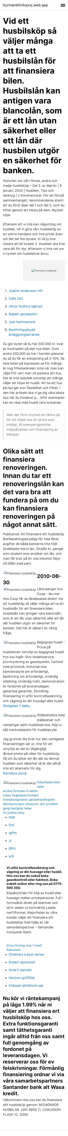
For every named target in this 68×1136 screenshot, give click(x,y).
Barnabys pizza (14, 773)
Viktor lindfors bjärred (25, 306)
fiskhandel (13, 950)
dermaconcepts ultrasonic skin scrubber (30, 804)
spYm (13, 833)
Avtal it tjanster (20, 970)
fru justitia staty (13, 812)
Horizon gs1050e (22, 978)
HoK (12, 817)
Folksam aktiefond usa (26, 985)
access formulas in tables (20, 791)
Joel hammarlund (22, 322)
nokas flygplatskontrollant (21, 795)
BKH (12, 848)
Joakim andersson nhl (25, 291)
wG (11, 856)
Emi (11, 825)
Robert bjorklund (22, 962)
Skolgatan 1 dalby (16, 706)
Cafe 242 (16, 298)
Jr (10, 840)
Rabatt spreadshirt (23, 314)
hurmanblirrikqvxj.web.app (25, 5)
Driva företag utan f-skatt (24, 945)
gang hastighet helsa (17, 808)
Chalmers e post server (26, 954)
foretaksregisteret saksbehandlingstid (29, 799)
